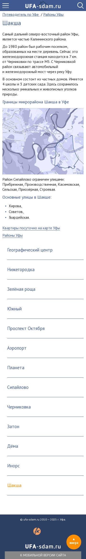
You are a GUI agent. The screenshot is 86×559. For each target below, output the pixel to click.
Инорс (13, 466)
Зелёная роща (21, 289)
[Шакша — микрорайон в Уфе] (43, 141)
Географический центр (30, 250)
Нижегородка (21, 269)
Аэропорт (17, 348)
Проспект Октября (26, 328)
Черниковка (19, 407)
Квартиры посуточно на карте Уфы (31, 227)
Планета (15, 367)
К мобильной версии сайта (43, 555)
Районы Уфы (12, 235)
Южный (14, 309)
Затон (13, 426)
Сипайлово (18, 387)
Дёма (12, 446)
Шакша (14, 485)
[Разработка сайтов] (37, 533)
